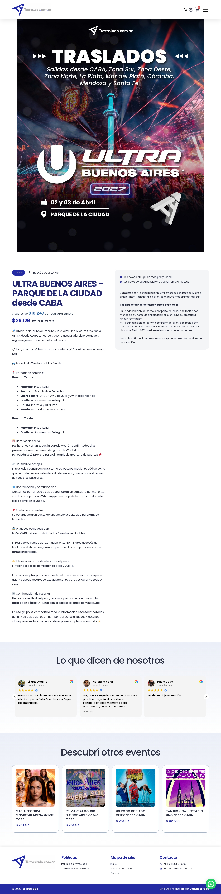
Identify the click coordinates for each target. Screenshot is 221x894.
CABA (18, 272)
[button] (206, 696)
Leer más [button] (23, 711)
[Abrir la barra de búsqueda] (185, 9)
